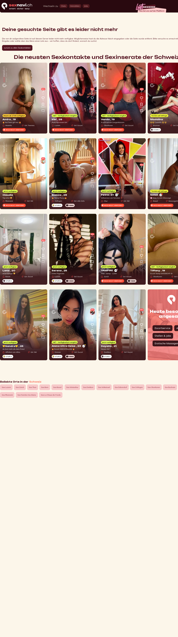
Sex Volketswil (104, 387)
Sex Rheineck (7, 395)
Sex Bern (44, 387)
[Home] (19, 6)
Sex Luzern (6, 387)
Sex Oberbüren (154, 387)
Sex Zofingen (137, 387)
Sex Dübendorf (121, 387)
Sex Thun (32, 387)
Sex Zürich (20, 387)
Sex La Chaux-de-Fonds (51, 395)
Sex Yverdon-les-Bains (27, 395)
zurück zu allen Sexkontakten (17, 48)
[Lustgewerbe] (151, 7)
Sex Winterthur (72, 387)
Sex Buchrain (170, 387)
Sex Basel (57, 387)
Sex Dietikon (88, 387)
